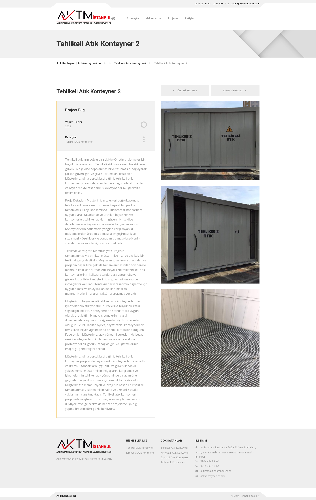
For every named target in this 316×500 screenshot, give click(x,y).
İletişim (189, 18)
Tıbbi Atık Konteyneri (173, 462)
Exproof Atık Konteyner (174, 457)
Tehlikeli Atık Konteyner (140, 447)
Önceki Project (186, 90)
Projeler (173, 18)
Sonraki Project (233, 90)
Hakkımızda (153, 18)
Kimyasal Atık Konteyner (140, 452)
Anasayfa (133, 18)
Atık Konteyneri (66, 495)
